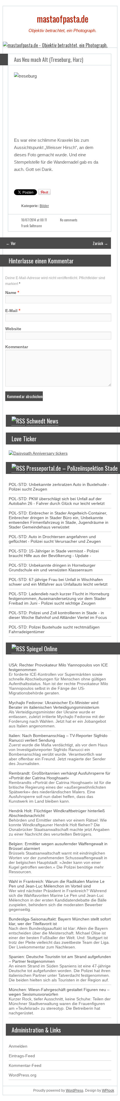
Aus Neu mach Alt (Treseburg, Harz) (48, 59)
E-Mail (11, 310)
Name (10, 292)
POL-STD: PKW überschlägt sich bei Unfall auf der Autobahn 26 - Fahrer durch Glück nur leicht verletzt (57, 501)
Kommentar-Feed (25, 1065)
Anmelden (18, 1046)
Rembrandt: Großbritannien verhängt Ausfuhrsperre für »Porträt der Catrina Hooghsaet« (59, 775)
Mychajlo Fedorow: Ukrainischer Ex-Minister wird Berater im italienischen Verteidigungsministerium (54, 705)
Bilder (44, 206)
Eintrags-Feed (22, 1055)
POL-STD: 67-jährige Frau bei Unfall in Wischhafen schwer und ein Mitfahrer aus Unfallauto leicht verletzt (58, 582)
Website (13, 328)
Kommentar (16, 346)
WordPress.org (22, 1075)
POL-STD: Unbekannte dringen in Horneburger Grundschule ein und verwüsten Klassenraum (52, 567)
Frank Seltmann (31, 225)
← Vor (11, 243)
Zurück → (100, 243)
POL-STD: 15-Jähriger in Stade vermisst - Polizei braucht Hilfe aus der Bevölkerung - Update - (54, 553)
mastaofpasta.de (62, 18)
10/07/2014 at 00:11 (34, 220)
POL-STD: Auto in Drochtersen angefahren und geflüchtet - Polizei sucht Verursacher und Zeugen (55, 539)
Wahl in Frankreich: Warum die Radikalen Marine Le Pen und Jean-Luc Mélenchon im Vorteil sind (57, 883)
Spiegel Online (42, 648)
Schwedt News (42, 420)
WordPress (74, 1090)
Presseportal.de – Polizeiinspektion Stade (72, 468)
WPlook (108, 1090)
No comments (68, 220)
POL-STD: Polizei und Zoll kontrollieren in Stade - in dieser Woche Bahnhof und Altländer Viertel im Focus (58, 615)
